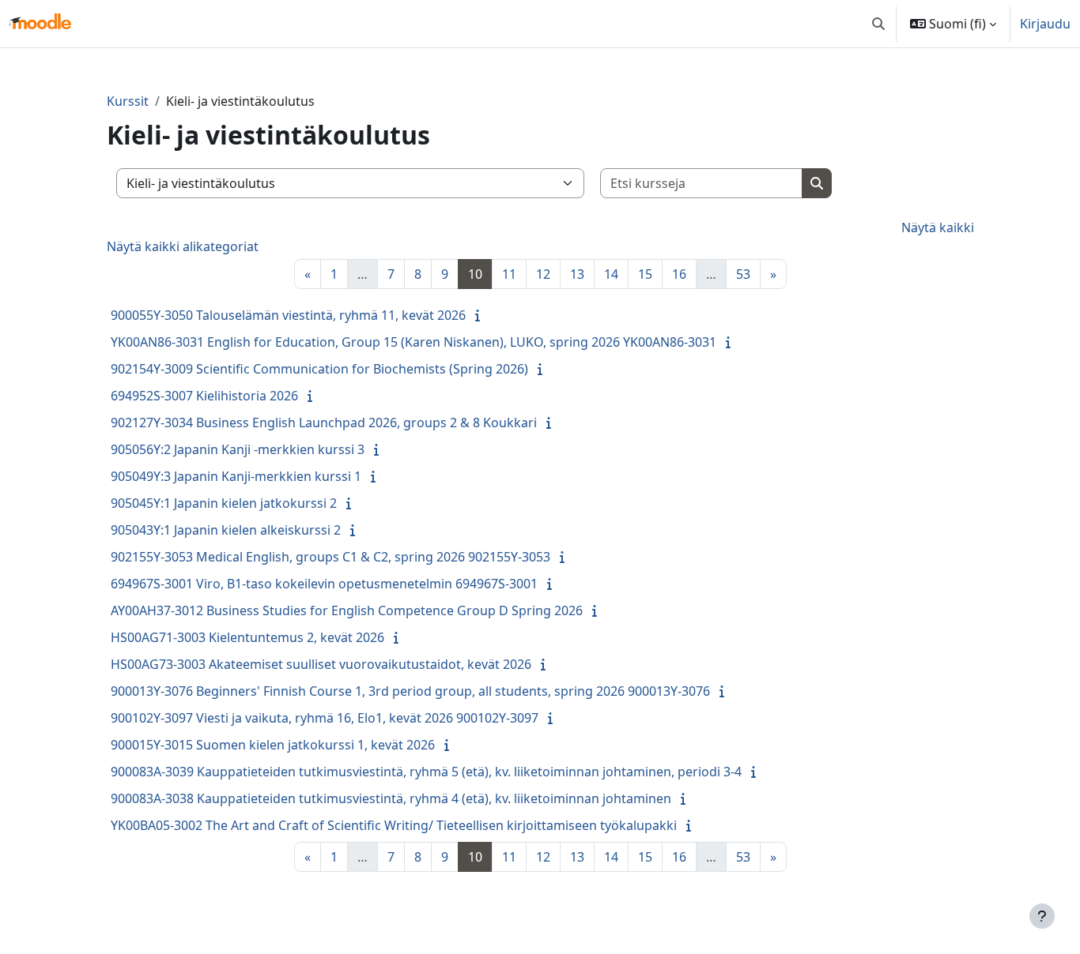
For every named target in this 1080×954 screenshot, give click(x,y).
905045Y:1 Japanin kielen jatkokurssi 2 (224, 503)
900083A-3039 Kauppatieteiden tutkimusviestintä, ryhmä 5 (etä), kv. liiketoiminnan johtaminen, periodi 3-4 (426, 771)
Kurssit (128, 101)
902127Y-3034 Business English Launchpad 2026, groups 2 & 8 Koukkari (324, 422)
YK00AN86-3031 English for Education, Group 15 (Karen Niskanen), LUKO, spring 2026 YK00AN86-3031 (413, 342)
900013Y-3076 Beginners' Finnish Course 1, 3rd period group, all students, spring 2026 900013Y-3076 (410, 691)
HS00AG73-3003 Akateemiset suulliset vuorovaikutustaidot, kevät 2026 (321, 664)
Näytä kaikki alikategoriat (183, 246)
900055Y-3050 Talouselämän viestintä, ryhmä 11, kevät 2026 (288, 315)
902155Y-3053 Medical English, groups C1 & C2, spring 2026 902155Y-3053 (330, 556)
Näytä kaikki (937, 227)
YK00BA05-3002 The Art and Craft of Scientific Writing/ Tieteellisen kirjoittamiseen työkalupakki (394, 825)
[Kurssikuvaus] (481, 315)
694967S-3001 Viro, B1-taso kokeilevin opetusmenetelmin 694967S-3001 (324, 583)
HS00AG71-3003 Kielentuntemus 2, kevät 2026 (247, 637)
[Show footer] (1042, 916)
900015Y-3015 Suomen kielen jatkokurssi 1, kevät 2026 (273, 744)
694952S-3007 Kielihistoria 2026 (204, 395)
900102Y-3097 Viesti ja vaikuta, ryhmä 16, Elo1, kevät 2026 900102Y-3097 (324, 718)
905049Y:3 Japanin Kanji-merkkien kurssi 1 (236, 476)
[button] (878, 23)
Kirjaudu (1045, 23)
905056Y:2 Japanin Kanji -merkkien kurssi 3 (237, 449)
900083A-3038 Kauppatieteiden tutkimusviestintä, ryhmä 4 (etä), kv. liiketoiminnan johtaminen (391, 798)
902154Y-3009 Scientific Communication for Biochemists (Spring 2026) (319, 368)
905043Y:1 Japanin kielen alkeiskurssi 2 (226, 530)
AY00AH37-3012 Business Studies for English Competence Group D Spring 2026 (347, 610)
